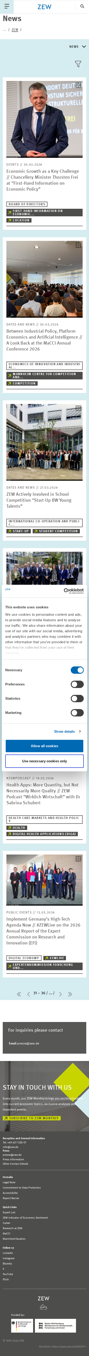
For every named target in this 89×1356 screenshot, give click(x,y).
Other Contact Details (15, 1164)
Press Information (13, 1159)
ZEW (15, 29)
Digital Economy (24, 958)
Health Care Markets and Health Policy (44, 819)
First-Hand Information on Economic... (38, 212)
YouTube (8, 1274)
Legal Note (9, 1182)
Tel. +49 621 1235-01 (14, 1142)
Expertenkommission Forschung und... (43, 966)
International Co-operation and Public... (44, 523)
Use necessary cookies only (44, 761)
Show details (64, 731)
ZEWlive (57, 958)
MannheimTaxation (14, 1239)
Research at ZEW (12, 1228)
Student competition (58, 531)
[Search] (82, 6)
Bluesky (7, 1263)
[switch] (77, 684)
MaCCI (6, 1233)
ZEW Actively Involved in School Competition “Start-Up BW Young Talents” (38, 500)
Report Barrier (11, 1198)
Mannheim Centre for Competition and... (44, 376)
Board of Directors (27, 204)
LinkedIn (8, 1253)
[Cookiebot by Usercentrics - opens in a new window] (64, 591)
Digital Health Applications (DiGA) (44, 834)
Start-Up (21, 531)
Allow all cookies (44, 746)
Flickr (6, 1279)
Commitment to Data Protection (22, 1187)
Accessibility (10, 1193)
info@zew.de (10, 1147)
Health (19, 828)
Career (6, 1223)
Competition (24, 383)
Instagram (9, 1258)
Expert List (9, 1212)
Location (21, 220)
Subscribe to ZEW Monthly (34, 1118)
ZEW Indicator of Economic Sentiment (25, 1218)
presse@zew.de (24, 1043)
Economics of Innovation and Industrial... (44, 366)
